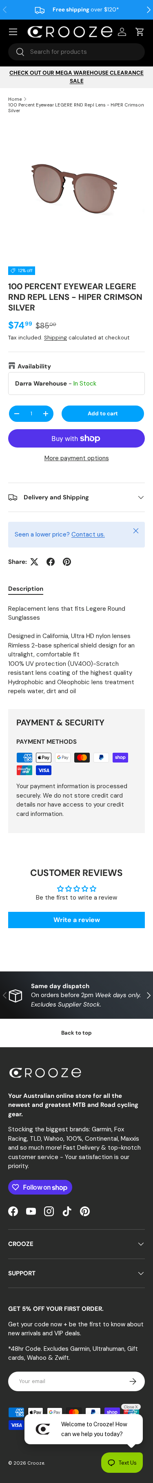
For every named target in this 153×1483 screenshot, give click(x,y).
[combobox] (76, 51)
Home (15, 99)
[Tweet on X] (34, 562)
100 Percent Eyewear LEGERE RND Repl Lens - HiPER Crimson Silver (76, 107)
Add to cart (103, 413)
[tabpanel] (76, 650)
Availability (34, 366)
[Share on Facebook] (50, 562)
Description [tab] (25, 589)
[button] (140, 32)
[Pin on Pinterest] (67, 562)
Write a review (76, 920)
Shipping (55, 337)
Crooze (35, 1463)
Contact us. (88, 534)
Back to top (76, 1032)
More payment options (76, 458)
